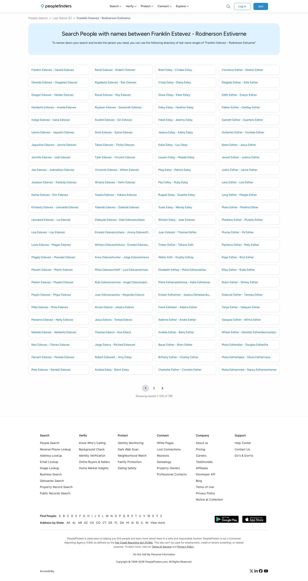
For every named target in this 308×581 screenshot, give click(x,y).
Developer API (205, 474)
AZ (86, 523)
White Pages (165, 443)
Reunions (163, 455)
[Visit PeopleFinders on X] (252, 571)
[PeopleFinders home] (56, 6)
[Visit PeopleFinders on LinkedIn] (256, 571)
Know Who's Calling (92, 443)
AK (68, 523)
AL (74, 523)
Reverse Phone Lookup (55, 449)
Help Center (243, 443)
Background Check (92, 449)
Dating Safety (127, 468)
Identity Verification (92, 455)
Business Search (51, 474)
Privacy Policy (205, 493)
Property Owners (168, 468)
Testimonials (204, 462)
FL (116, 523)
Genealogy (164, 462)
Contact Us (242, 449)
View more (157, 523)
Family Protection (130, 462)
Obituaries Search (52, 481)
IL (142, 523)
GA (122, 523)
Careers (201, 455)
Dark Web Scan (128, 449)
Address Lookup (51, 455)
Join (260, 6)
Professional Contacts (172, 474)
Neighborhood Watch (132, 455)
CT (104, 523)
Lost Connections (169, 449)
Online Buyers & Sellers (94, 462)
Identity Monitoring (130, 443)
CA (92, 523)
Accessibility (47, 571)
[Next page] (162, 388)
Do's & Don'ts (244, 455)
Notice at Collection (209, 499)
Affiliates (202, 468)
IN (146, 523)
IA (132, 523)
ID (137, 523)
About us (202, 443)
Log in (242, 6)
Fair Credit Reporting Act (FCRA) (134, 542)
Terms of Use (205, 487)
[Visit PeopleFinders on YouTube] (266, 571)
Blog (199, 481)
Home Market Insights (94, 468)
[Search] (228, 6)
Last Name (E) (62, 18)
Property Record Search (56, 487)
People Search (38, 18)
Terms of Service (161, 546)
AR (80, 523)
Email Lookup (49, 462)
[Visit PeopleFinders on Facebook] (261, 571)
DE (110, 523)
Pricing (200, 449)
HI (127, 523)
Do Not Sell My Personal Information (154, 554)
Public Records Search (55, 493)
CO (98, 523)
